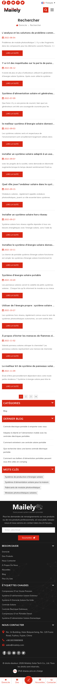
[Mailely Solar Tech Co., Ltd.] (12, 10)
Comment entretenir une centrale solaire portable (24, 442)
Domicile (23, 25)
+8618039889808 (14, 640)
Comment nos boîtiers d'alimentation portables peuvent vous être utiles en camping (27, 460)
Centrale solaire (9, 605)
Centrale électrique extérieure (14, 609)
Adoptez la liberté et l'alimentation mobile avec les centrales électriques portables (25, 434)
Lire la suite (12, 53)
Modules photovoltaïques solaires (21, 493)
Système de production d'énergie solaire (24, 477)
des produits (7, 556)
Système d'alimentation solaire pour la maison (27, 482)
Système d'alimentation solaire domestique (21, 618)
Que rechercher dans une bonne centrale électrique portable (25, 450)
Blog (5, 411)
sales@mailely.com (15, 645)
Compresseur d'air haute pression (17, 591)
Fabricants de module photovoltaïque (22, 487)
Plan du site (7, 579)
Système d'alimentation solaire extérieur (20, 596)
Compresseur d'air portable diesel (17, 614)
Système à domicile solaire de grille (18, 600)
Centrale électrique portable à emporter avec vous (25, 426)
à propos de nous (10, 565)
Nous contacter (9, 561)
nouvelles (6, 570)
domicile (5, 552)
